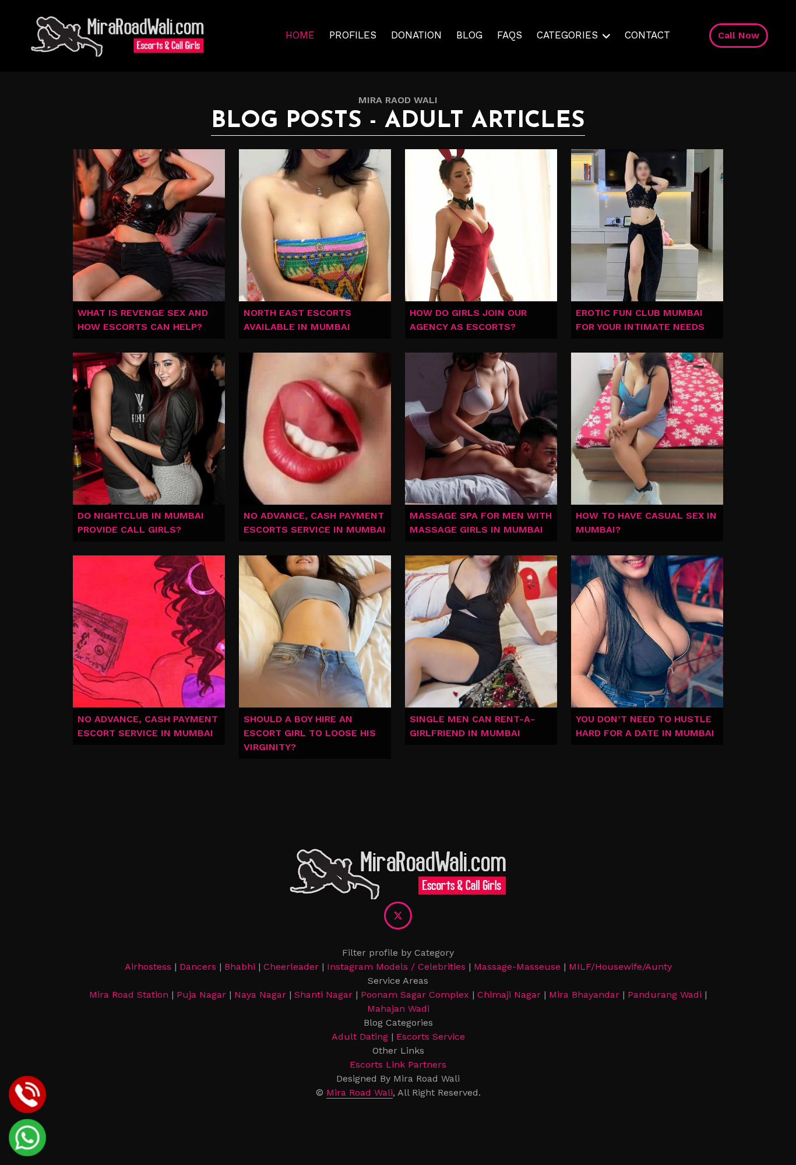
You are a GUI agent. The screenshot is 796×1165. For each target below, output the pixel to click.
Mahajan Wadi (398, 1008)
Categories (567, 35)
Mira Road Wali (359, 1092)
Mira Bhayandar (584, 994)
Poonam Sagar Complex (415, 994)
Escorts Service (430, 1036)
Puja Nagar (201, 994)
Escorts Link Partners (398, 1064)
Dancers (197, 966)
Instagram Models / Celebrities (396, 966)
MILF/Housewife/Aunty (620, 966)
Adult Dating (360, 1036)
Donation (416, 35)
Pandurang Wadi (665, 994)
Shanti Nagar (323, 994)
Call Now (738, 35)
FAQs (509, 35)
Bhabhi (239, 966)
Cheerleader (291, 966)
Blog (469, 35)
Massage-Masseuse (517, 966)
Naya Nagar (260, 994)
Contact (647, 35)
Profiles (352, 35)
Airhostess (148, 966)
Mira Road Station (128, 994)
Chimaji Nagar (509, 994)
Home (300, 35)
